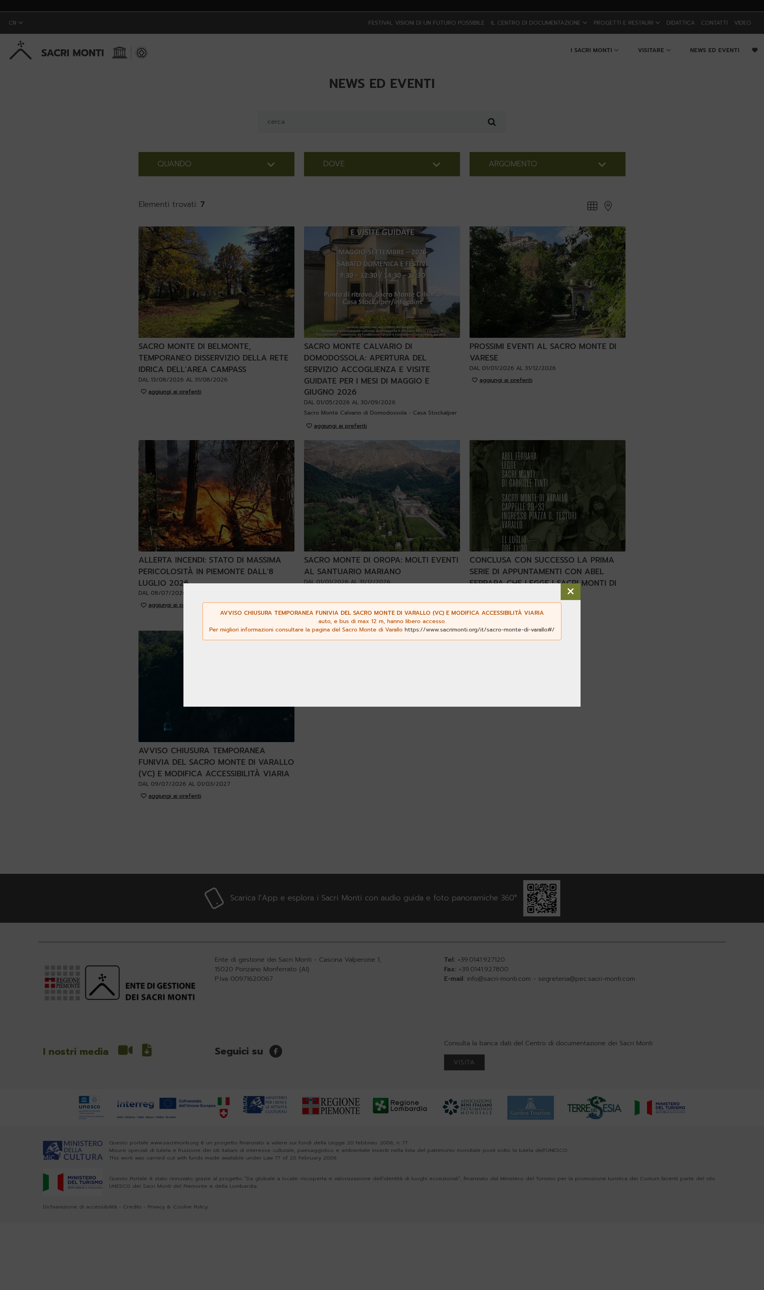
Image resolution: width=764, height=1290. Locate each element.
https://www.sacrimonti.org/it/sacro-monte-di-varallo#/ (480, 630)
